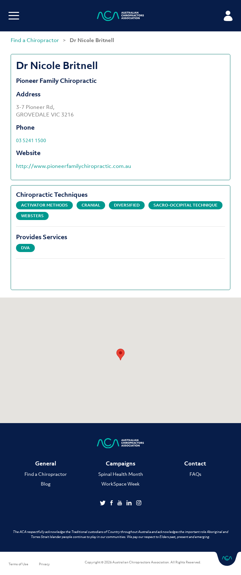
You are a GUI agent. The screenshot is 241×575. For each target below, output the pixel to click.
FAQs (195, 474)
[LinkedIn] (129, 503)
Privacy (44, 564)
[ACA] (120, 17)
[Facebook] (112, 503)
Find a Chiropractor (35, 40)
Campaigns (120, 463)
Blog (46, 484)
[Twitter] (103, 503)
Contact (195, 463)
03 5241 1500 (31, 140)
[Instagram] (139, 503)
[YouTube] (120, 503)
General (45, 463)
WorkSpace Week (120, 484)
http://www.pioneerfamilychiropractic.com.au (73, 166)
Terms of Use (18, 564)
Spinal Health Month (120, 474)
